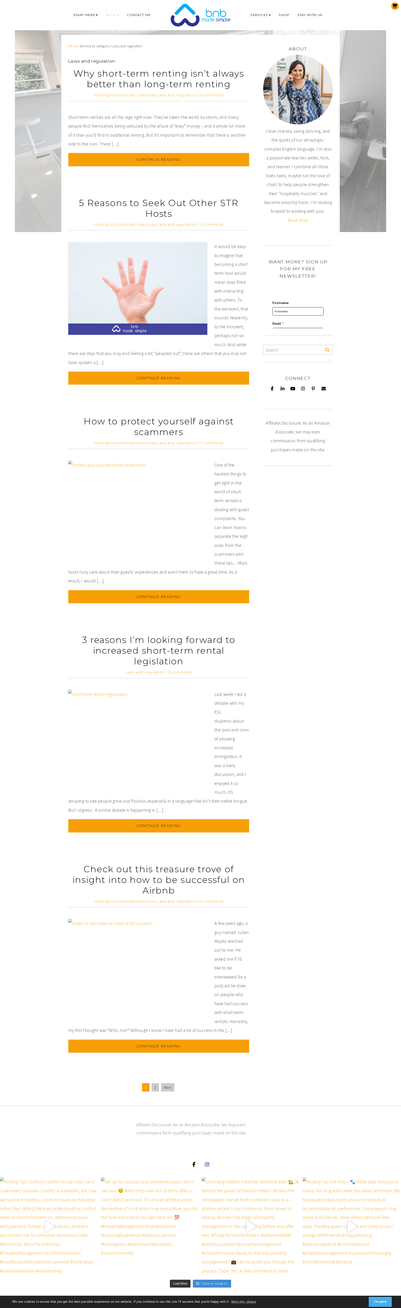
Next (168, 1087)
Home (73, 46)
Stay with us (310, 15)
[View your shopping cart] (395, 6)
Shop (284, 15)
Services (259, 15)
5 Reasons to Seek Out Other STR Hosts (159, 208)
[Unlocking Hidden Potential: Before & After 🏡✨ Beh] (251, 1226)
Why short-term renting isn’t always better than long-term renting (158, 79)
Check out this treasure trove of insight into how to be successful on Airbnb (158, 880)
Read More (298, 220)
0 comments (211, 95)
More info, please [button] (243, 1301)
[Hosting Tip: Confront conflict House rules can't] (49, 1226)
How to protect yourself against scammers (159, 426)
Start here (84, 15)
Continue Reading (158, 159)
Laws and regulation (176, 95)
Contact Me (139, 15)
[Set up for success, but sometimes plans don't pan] (150, 1226)
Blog (111, 15)
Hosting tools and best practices (124, 95)
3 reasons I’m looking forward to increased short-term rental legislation (158, 650)
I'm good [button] (380, 1301)
